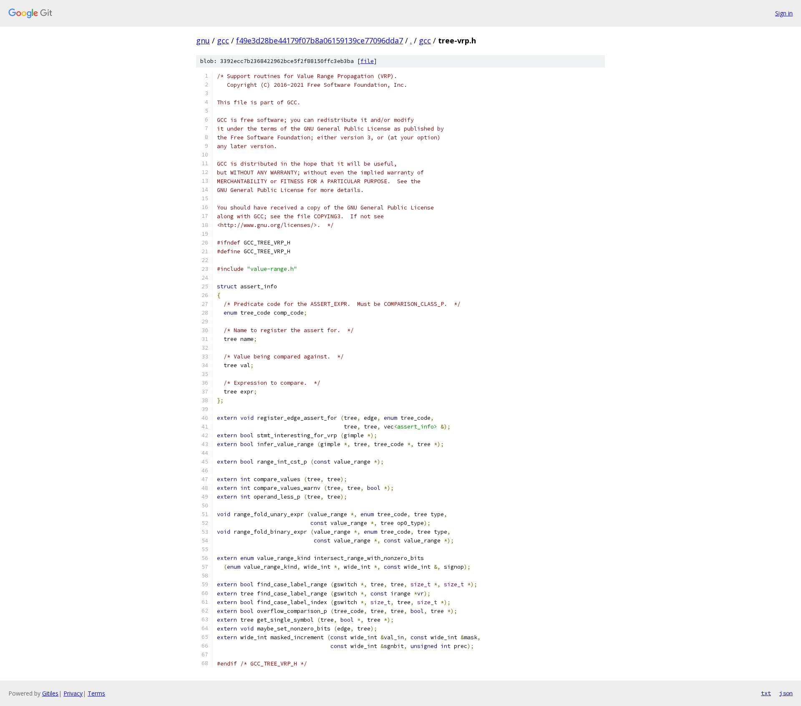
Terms (96, 693)
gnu (203, 40)
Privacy (73, 693)
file (367, 61)
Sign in (784, 13)
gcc (223, 40)
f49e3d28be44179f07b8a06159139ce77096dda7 (319, 40)
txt (766, 693)
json (786, 693)
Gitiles (50, 693)
